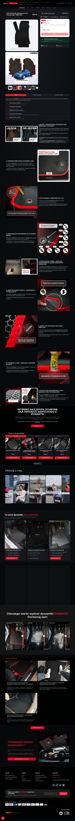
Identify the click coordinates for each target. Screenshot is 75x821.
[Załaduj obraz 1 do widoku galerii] (15, 88)
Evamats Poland (17, 812)
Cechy (43, 7)
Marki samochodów (9, 775)
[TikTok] (60, 785)
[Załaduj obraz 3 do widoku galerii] (29, 88)
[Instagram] (57, 785)
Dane (32, 7)
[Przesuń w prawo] (37, 88)
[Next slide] (68, 489)
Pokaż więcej (36, 463)
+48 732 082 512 (60, 3)
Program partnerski (26, 780)
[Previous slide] (7, 489)
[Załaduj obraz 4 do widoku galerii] (33, 88)
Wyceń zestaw (37, 425)
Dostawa (37, 7)
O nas (23, 775)
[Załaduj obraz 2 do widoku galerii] (19, 88)
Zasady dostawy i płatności (41, 777)
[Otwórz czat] (3, 818)
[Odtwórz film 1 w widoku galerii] (24, 88)
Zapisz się (63, 793)
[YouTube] (63, 785)
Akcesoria (48, 7)
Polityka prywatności (40, 775)
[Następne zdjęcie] (36, 68)
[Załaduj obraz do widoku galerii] (10, 88)
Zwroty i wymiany (39, 780)
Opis (28, 7)
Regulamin (37, 779)
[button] (23, 2)
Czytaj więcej (11, 756)
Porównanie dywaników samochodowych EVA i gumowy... (20, 683)
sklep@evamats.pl (56, 777)
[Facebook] (53, 785)
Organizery (59, 436)
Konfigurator (22, 7)
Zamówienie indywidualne (21, 759)
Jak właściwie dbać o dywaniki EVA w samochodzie (20, 715)
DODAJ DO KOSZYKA (13, 457)
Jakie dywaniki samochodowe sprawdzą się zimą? (51, 683)
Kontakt (24, 779)
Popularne (16, 436)
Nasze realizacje (8, 779)
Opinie (54, 7)
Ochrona (37, 436)
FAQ (23, 777)
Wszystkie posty (37, 727)
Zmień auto (64, 13)
